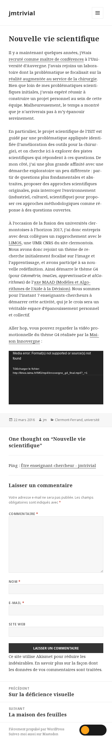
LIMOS (15, 242)
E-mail (16, 603)
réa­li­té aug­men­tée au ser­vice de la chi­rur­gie (53, 78)
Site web (17, 624)
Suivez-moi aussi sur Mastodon (33, 734)
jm (45, 419)
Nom (14, 581)
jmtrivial (22, 13)
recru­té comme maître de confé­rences (46, 59)
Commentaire (23, 513)
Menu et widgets (97, 18)
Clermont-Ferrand (69, 419)
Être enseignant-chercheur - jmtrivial (58, 465)
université (91, 419)
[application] (56, 377)
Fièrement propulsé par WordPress (36, 729)
